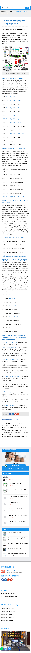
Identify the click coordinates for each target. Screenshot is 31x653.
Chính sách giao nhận (8, 608)
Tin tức (11, 11)
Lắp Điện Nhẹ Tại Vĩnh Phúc (11, 405)
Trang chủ (3, 11)
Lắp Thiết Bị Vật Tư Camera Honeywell (13, 197)
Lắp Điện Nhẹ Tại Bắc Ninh (10, 392)
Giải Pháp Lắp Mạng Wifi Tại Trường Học (17, 538)
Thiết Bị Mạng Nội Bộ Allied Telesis (15, 133)
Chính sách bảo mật (7, 620)
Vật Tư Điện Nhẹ (10, 339)
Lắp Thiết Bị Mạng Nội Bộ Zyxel (11, 119)
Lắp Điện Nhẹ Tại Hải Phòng (10, 348)
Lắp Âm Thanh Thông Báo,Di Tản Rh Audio (14, 256)
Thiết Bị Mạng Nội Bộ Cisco (13, 108)
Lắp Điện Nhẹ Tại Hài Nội (10, 342)
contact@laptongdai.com (15, 468)
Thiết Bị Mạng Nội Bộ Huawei (13, 100)
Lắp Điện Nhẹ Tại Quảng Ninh (11, 376)
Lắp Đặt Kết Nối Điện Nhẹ (14, 548)
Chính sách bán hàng (8, 617)
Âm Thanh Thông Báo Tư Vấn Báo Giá (18, 543)
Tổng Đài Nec (12, 298)
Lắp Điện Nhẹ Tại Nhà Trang (10, 359)
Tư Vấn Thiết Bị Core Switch (11, 425)
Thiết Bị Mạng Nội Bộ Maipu (13, 122)
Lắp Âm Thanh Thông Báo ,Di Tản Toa (14, 237)
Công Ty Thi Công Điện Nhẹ (15, 532)
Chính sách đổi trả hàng (8, 611)
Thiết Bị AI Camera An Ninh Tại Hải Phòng (14, 423)
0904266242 (15, 466)
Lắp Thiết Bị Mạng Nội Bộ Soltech (12, 115)
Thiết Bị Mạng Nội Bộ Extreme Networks (16, 96)
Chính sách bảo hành (8, 614)
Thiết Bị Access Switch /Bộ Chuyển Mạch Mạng (17, 554)
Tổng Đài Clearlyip (13, 316)
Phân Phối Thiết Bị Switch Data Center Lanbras (16, 431)
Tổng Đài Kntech (13, 305)
